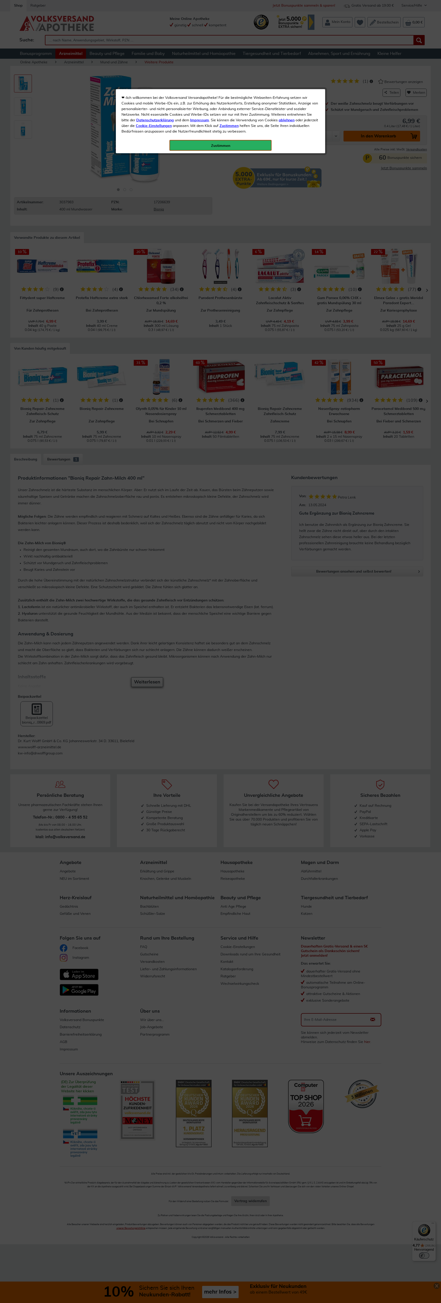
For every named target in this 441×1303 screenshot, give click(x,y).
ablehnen (287, 120)
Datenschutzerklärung (155, 120)
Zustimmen (229, 126)
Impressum (199, 120)
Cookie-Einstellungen (154, 126)
